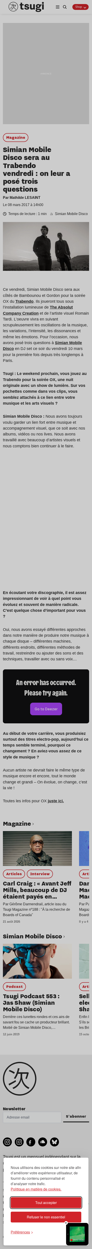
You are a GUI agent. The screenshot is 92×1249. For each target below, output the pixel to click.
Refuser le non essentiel (46, 1217)
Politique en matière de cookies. (36, 1189)
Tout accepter (46, 1202)
